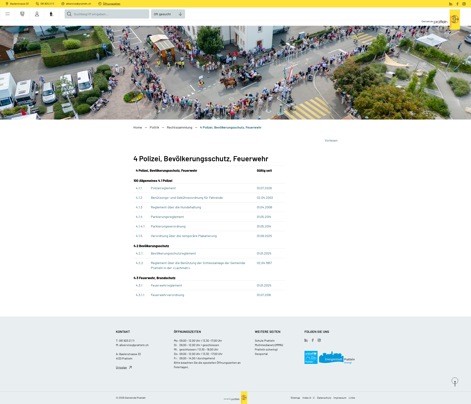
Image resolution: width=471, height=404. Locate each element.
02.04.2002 (265, 197)
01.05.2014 (264, 217)
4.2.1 (139, 253)
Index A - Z (308, 397)
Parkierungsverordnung (168, 226)
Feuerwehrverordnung (167, 295)
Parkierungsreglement (167, 217)
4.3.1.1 (140, 295)
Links (352, 397)
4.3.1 (139, 285)
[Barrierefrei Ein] (51, 14)
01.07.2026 (264, 188)
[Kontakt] (22, 14)
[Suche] (69, 14)
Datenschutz (324, 397)
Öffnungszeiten (111, 3)
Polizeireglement (163, 188)
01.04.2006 (264, 207)
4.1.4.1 (140, 226)
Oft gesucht (162, 14)
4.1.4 (139, 217)
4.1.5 (139, 236)
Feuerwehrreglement (166, 285)
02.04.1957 (264, 263)
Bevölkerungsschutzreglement (173, 253)
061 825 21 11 (47, 3)
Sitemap (295, 397)
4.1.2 (139, 197)
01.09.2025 (264, 236)
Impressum (340, 397)
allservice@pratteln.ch (78, 3)
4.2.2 (139, 263)
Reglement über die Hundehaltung (176, 207)
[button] (7, 14)
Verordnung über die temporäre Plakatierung (184, 236)
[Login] (37, 14)
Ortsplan (121, 367)
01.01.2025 (264, 253)
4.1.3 (139, 207)
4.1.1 (139, 188)
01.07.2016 (264, 295)
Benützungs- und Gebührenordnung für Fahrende (187, 197)
